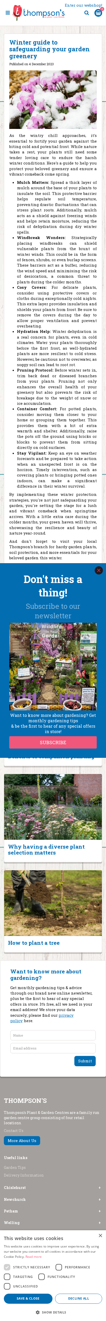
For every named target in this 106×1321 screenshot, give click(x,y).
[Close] (99, 570)
